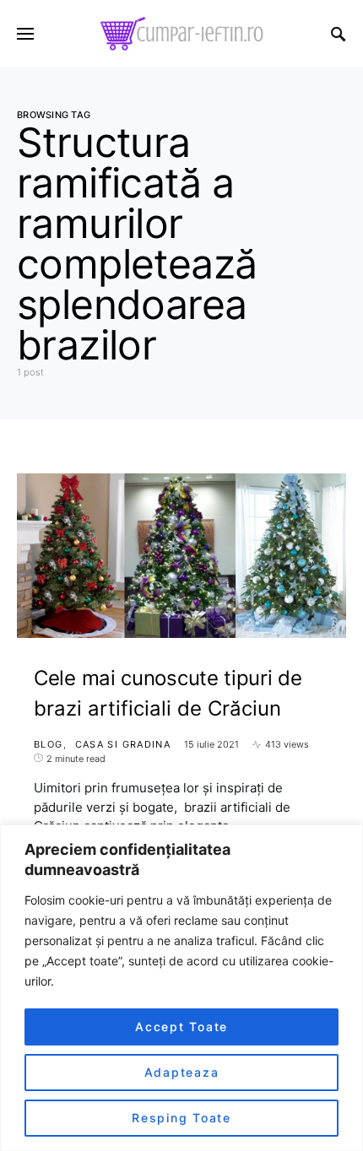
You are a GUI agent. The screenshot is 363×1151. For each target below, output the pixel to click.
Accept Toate (181, 1026)
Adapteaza (181, 1072)
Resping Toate (181, 1117)
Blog (48, 744)
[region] (181, 987)
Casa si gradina (123, 744)
